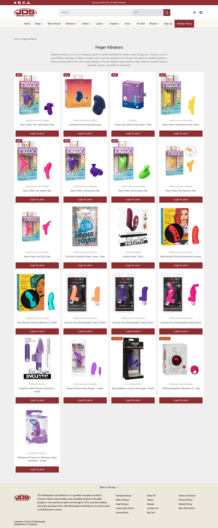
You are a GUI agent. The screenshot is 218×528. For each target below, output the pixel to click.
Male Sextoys (122, 499)
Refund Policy (185, 504)
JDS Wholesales (38, 521)
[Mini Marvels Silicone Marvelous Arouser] (181, 226)
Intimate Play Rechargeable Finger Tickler (85, 320)
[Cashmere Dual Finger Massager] (85, 95)
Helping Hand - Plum (133, 254)
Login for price (37, 133)
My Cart (151, 512)
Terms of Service (187, 495)
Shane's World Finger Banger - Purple (85, 386)
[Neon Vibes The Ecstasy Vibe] (133, 160)
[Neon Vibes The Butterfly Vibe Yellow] (181, 95)
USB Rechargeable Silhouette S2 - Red (181, 386)
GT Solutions (31, 524)
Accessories (122, 512)
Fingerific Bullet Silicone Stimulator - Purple (37, 388)
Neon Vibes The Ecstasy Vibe (133, 188)
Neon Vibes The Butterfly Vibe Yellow (180, 122)
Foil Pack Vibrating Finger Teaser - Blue (85, 254)
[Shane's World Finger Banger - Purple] (85, 358)
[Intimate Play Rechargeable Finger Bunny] (181, 292)
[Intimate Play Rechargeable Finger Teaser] (133, 292)
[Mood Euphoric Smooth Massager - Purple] (133, 358)
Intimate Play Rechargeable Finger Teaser (133, 320)
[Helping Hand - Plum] (133, 226)
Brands (150, 504)
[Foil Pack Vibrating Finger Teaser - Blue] (85, 226)
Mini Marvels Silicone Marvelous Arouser (180, 254)
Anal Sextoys (122, 504)
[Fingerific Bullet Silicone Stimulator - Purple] (37, 358)
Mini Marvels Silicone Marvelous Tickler (37, 320)
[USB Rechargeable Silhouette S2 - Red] (181, 358)
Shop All (151, 495)
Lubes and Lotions (125, 508)
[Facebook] (19, 2)
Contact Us (152, 508)
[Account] (194, 12)
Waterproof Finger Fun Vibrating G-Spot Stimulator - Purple (37, 457)
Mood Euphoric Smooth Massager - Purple (133, 386)
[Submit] (166, 12)
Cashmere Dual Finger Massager (85, 122)
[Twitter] (15, 2)
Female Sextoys (124, 495)
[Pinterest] (23, 2)
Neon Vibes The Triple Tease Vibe (37, 122)
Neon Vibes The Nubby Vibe (37, 188)
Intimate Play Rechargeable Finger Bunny (181, 320)
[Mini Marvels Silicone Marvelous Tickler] (37, 292)
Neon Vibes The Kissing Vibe (85, 188)
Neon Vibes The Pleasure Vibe (181, 188)
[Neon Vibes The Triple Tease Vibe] (37, 95)
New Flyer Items (187, 508)
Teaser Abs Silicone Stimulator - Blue (132, 122)
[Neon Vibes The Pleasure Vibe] (181, 160)
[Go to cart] (201, 12)
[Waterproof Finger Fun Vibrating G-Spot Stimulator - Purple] (37, 427)
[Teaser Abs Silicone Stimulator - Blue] (133, 95)
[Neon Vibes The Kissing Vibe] (85, 160)
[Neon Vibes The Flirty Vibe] (37, 226)
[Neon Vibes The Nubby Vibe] (37, 160)
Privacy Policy (185, 499)
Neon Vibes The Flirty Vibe (37, 254)
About (150, 499)
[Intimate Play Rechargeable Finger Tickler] (85, 292)
